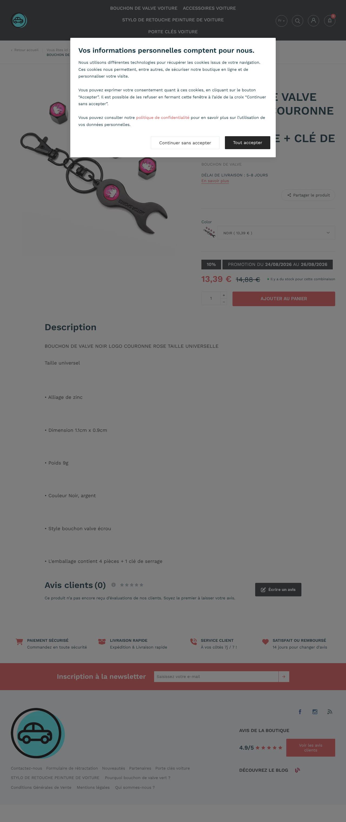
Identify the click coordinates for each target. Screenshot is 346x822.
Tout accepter (247, 142)
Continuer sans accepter (185, 142)
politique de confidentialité (162, 117)
